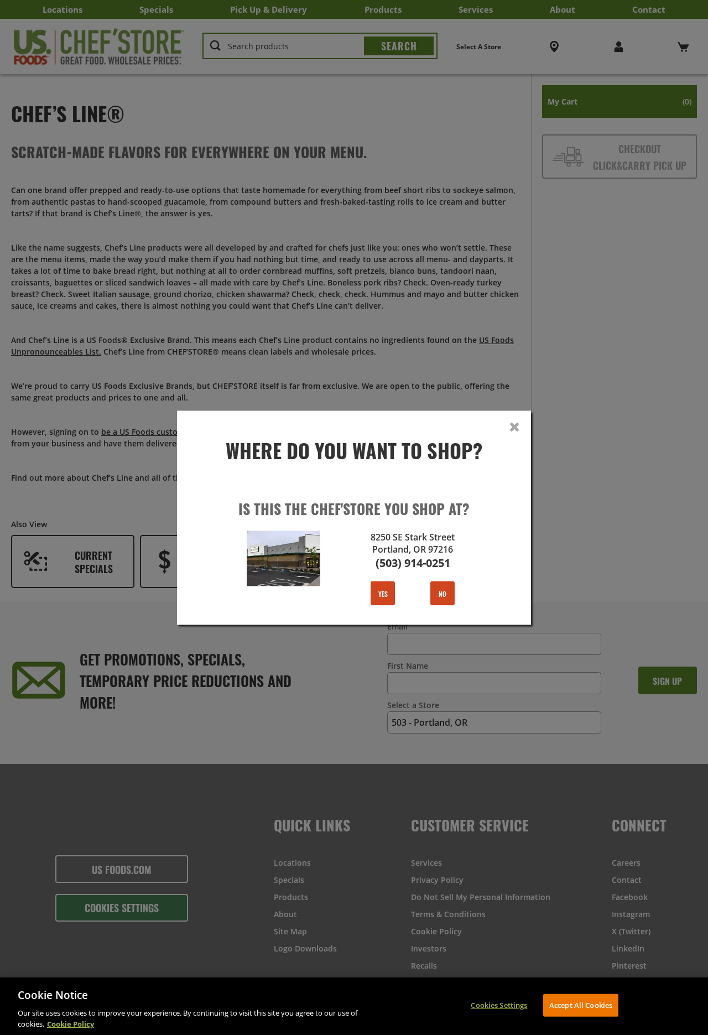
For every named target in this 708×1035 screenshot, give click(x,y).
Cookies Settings (499, 1005)
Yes (383, 593)
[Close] (514, 427)
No (442, 593)
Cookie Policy (70, 1023)
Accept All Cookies (580, 1005)
